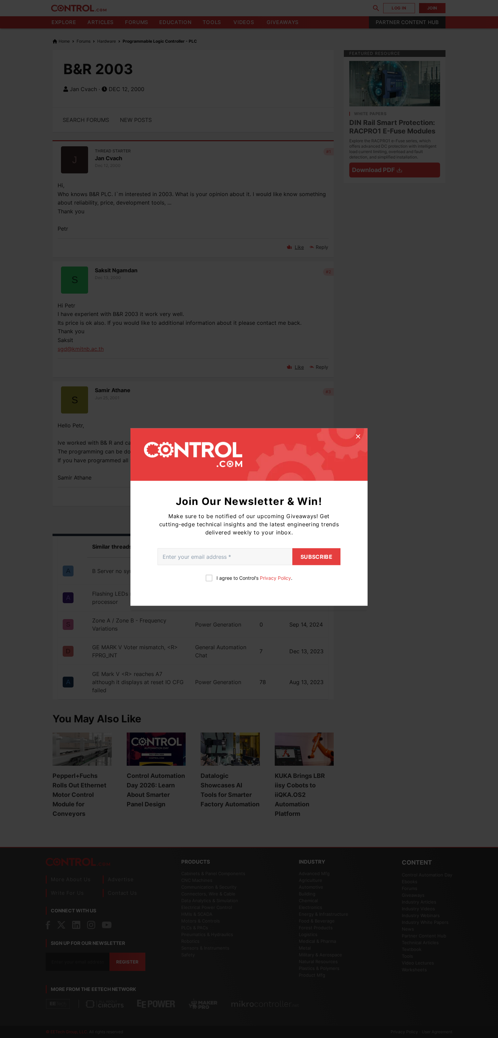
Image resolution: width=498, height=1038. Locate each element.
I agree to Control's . (254, 578)
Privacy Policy (275, 578)
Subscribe (316, 556)
